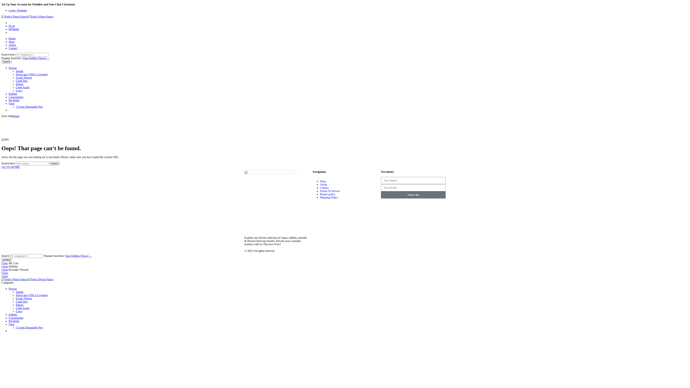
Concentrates (16, 97)
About (12, 45)
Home (12, 38)
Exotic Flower (24, 77)
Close (4, 263)
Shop (12, 41)
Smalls (19, 71)
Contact (13, 48)
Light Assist (22, 87)
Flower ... (43, 58)
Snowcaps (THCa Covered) (32, 74)
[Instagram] (385, 206)
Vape (25, 58)
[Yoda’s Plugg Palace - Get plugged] (27, 16)
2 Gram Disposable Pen (29, 106)
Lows (19, 90)
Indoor (19, 84)
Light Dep (21, 80)
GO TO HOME (10, 166)
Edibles (33, 58)
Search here (8, 54)
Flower (13, 68)
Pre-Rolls (14, 100)
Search (6, 61)
